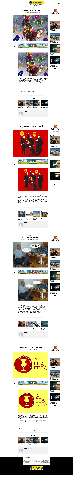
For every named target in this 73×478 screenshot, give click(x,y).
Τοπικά (35, 7)
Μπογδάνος (36, 207)
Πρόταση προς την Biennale (28, 219)
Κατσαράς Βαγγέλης (33, 432)
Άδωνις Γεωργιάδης (27, 207)
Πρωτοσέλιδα (39, 7)
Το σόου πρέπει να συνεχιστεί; (43, 329)
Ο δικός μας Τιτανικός (20, 107)
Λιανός (29, 317)
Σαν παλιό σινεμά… (43, 218)
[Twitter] (59, 3)
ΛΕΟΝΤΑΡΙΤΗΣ (25, 317)
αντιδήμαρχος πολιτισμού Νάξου (24, 432)
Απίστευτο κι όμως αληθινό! (28, 107)
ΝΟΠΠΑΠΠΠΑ (38, 432)
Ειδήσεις (44, 7)
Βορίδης (32, 207)
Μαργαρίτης (32, 317)
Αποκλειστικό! (19, 328)
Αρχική (29, 7)
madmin (25, 12)
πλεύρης (40, 207)
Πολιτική (32, 7)
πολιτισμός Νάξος (43, 432)
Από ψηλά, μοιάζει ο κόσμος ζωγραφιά (20, 219)
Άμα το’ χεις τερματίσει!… (29, 328)
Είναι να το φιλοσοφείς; (36, 328)
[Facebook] (58, 3)
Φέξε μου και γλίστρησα (44, 107)
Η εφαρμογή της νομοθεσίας (35, 219)
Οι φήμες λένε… (35, 107)
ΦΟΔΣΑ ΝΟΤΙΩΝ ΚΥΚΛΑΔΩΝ (39, 317)
